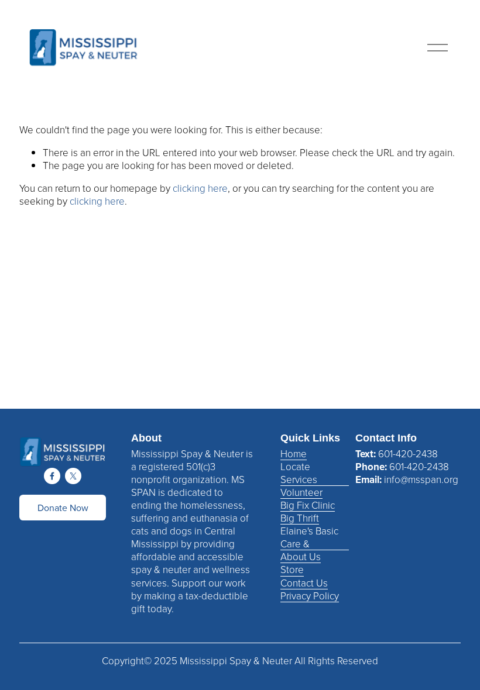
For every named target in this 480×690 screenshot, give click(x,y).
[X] (73, 476)
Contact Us (304, 583)
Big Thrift (299, 518)
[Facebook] (52, 476)
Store (292, 569)
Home (293, 453)
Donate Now (62, 507)
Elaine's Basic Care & (309, 537)
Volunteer (301, 492)
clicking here (200, 188)
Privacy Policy (309, 595)
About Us (300, 556)
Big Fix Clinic (307, 505)
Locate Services (298, 473)
